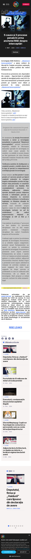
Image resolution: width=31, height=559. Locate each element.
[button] (8, 526)
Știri (6, 10)
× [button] (29, 535)
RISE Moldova (9, 310)
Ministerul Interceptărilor (11, 87)
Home (2, 10)
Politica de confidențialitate (23, 549)
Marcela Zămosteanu (13, 508)
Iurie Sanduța (21, 48)
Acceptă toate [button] (8, 552)
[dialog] (15, 546)
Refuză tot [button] (23, 552)
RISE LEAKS (15, 327)
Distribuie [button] (15, 52)
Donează (26, 4)
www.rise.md (6, 296)
